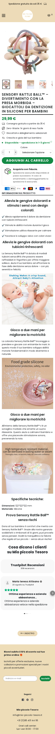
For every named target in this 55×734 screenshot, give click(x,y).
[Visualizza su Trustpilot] (7, 583)
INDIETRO (29, 633)
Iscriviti (45, 678)
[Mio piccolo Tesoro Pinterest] (27, 700)
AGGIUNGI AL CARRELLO (27, 160)
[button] (2, 593)
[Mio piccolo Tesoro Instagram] (32, 700)
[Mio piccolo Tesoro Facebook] (22, 700)
